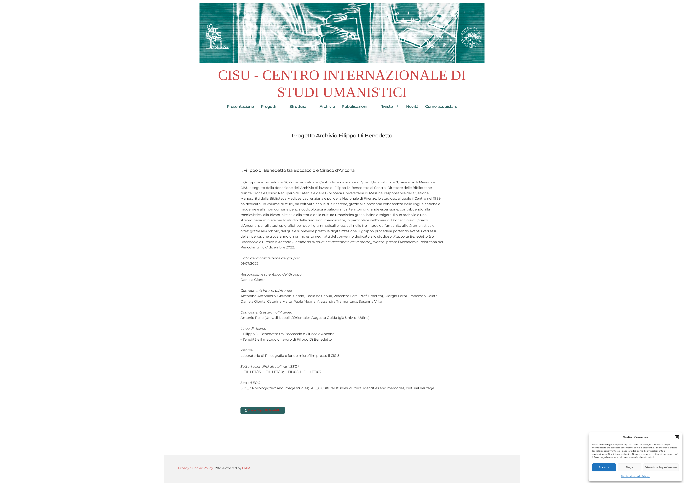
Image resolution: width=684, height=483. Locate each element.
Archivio (327, 106)
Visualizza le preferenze (661, 467)
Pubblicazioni (354, 106)
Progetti (268, 106)
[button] (677, 437)
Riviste (386, 106)
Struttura (297, 106)
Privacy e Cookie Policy (195, 468)
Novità (412, 106)
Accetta (604, 467)
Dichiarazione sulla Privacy (635, 476)
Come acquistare (441, 106)
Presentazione (240, 106)
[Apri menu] (281, 106)
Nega (629, 467)
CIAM (246, 468)
